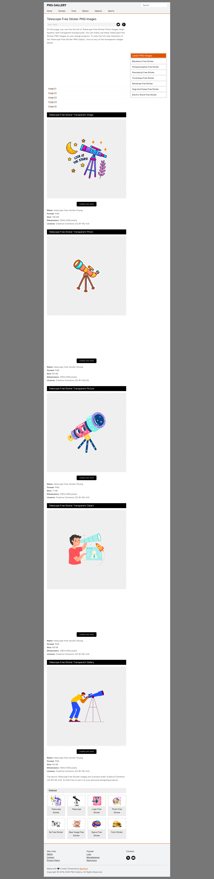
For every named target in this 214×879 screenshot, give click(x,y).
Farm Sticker (117, 832)
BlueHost (84, 868)
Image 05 (52, 106)
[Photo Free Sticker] (117, 797)
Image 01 (52, 88)
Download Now (87, 204)
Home (50, 24)
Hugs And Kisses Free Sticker (145, 89)
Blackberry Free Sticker (143, 61)
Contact (50, 857)
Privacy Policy (53, 860)
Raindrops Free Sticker (142, 83)
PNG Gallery (56, 5)
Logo (89, 854)
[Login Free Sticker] (96, 797)
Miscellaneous (93, 857)
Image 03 (52, 97)
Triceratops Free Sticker (143, 78)
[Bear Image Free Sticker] (76, 820)
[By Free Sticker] (56, 820)
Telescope (76, 809)
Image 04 (52, 102)
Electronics (92, 860)
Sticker (55, 24)
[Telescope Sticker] (56, 797)
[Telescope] (76, 797)
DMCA (50, 854)
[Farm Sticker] (117, 820)
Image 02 (52, 93)
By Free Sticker (56, 832)
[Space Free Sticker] (96, 820)
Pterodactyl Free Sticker (143, 72)
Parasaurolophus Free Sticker (145, 67)
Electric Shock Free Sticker (144, 95)
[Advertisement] (86, 65)
